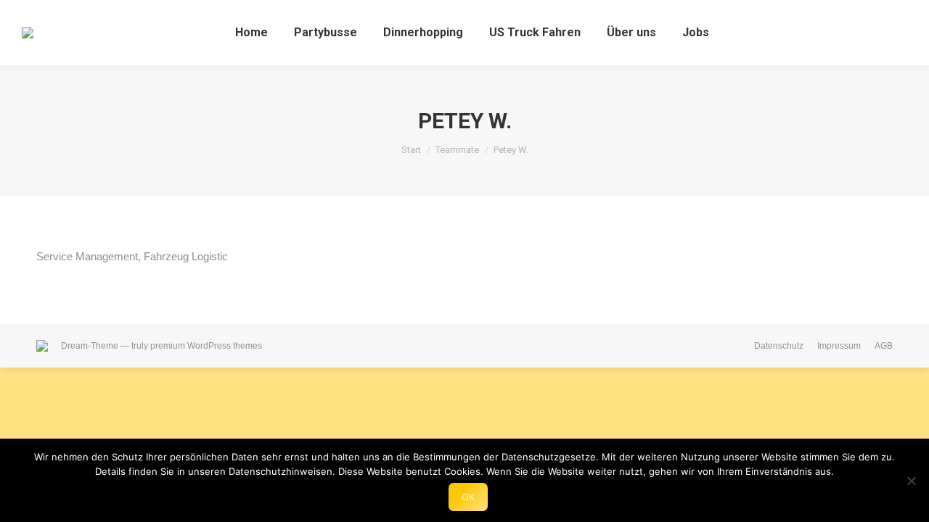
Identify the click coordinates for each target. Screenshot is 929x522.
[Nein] (911, 480)
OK (468, 496)
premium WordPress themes (206, 346)
